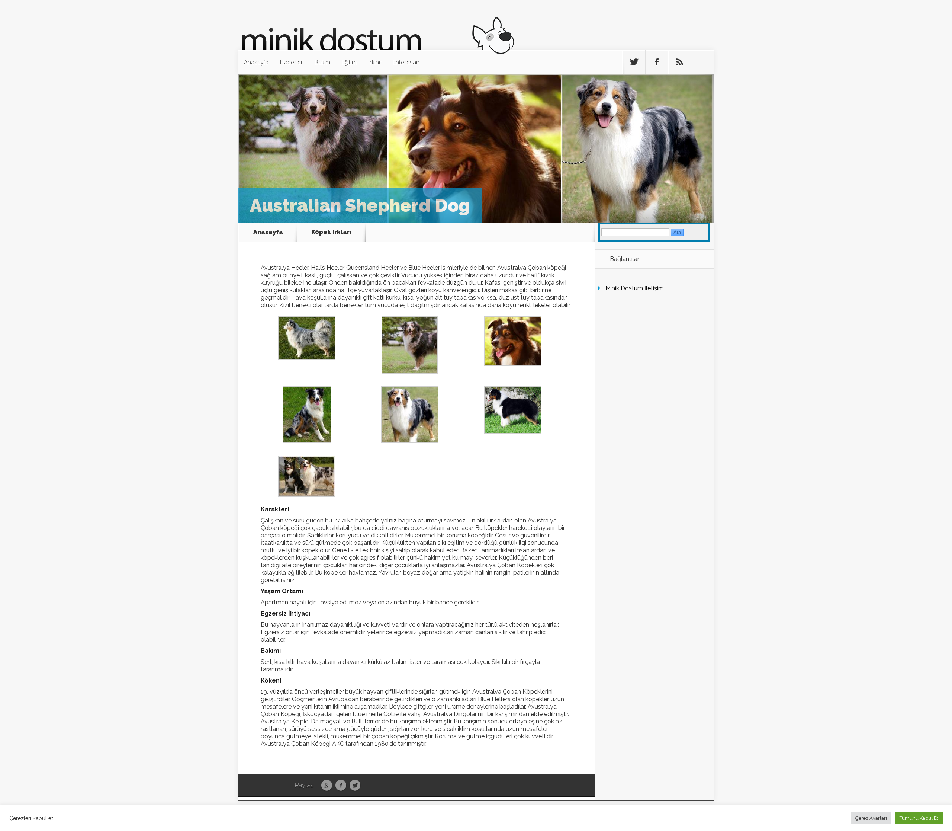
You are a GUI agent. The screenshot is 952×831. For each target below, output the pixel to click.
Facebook (341, 786)
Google (326, 786)
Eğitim (349, 62)
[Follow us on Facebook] (657, 62)
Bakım (322, 62)
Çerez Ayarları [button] (871, 818)
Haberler (291, 62)
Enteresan (405, 62)
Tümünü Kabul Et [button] (919, 818)
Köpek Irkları (331, 232)
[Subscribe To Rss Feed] (679, 62)
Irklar (374, 62)
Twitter (355, 786)
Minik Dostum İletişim (634, 288)
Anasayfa (256, 62)
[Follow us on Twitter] (634, 62)
